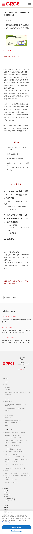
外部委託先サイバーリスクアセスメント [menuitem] (15, 468)
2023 (14, 297)
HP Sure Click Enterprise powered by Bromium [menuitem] (15, 405)
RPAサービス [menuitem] (8, 470)
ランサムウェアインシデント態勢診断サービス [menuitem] (17, 459)
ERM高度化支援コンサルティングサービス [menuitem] (16, 440)
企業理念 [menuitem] (6, 509)
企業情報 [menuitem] (6, 505)
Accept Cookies (16, 527)
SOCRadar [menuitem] (8, 394)
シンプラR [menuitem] (7, 389)
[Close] (30, 513)
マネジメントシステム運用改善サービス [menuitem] (15, 435)
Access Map (21, 369)
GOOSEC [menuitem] (7, 410)
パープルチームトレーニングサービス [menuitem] (14, 456)
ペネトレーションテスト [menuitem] (11, 479)
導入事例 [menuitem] (6, 488)
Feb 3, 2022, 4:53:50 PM (8, 327)
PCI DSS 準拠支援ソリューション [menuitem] (14, 449)
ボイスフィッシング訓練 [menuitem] (11, 461)
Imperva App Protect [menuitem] (11, 422)
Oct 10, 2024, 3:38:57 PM (9, 337)
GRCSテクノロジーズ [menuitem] (9, 500)
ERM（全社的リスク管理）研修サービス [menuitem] (15, 451)
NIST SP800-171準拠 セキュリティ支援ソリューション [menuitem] (17, 476)
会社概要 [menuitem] (6, 507)
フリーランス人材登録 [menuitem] (9, 498)
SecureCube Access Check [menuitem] (13, 420)
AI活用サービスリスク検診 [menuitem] (12, 445)
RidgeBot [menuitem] (7, 425)
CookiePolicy (6, 521)
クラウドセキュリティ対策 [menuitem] (12, 454)
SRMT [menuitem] (6, 384)
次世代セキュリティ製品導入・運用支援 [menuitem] (15, 432)
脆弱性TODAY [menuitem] (8, 417)
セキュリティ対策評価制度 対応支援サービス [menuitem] (16, 464)
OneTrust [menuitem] (7, 387)
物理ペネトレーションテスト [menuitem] (12, 482)
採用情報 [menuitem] (6, 496)
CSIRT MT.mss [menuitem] (9, 415)
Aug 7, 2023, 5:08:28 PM (9, 316)
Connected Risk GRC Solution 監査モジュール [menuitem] (17, 392)
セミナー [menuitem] (6, 492)
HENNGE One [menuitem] (8, 401)
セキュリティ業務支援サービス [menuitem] (13, 442)
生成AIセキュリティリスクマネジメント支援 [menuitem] (16, 473)
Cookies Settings (16, 530)
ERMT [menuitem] (6, 382)
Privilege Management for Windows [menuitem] (15, 408)
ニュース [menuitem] (6, 490)
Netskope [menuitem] (7, 399)
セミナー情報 (7, 297)
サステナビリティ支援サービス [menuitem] (13, 437)
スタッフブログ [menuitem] (7, 494)
